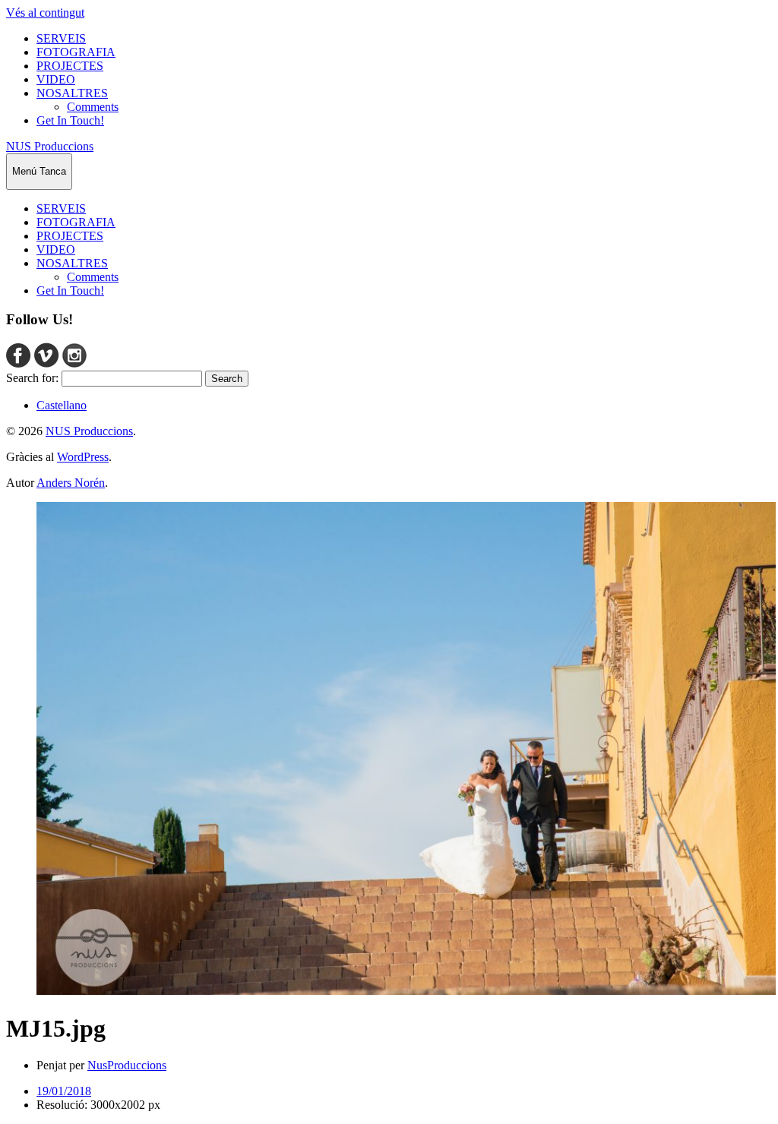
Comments (93, 106)
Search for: (32, 377)
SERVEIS (61, 38)
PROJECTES (69, 65)
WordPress (83, 456)
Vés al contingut (45, 12)
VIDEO (55, 79)
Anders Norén (70, 482)
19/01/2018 (63, 1091)
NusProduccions (126, 1065)
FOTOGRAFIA (75, 52)
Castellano (61, 405)
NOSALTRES (72, 93)
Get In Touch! (70, 120)
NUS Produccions (49, 146)
